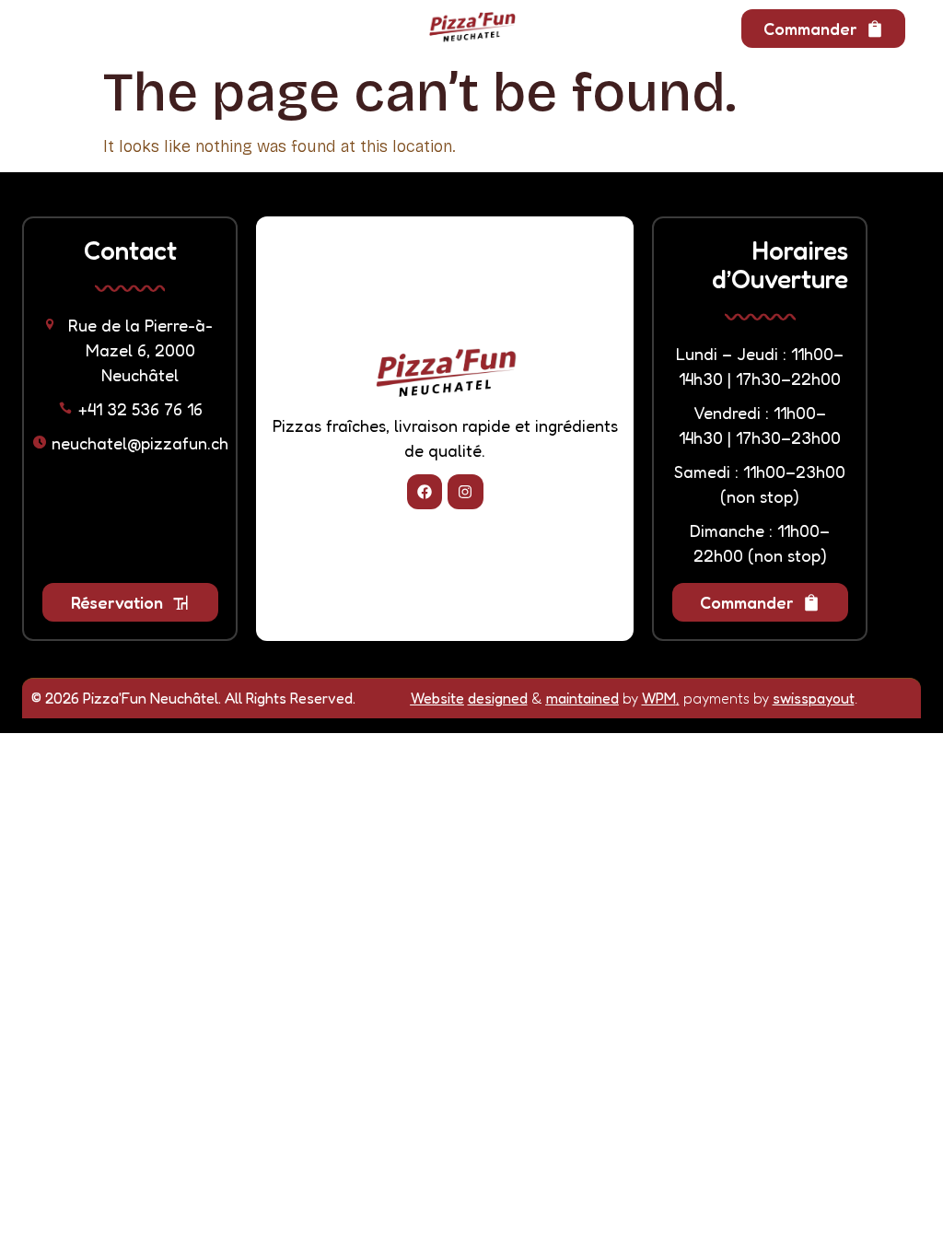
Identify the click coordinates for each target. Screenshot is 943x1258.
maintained (582, 698)
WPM (659, 698)
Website (437, 698)
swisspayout (814, 698)
